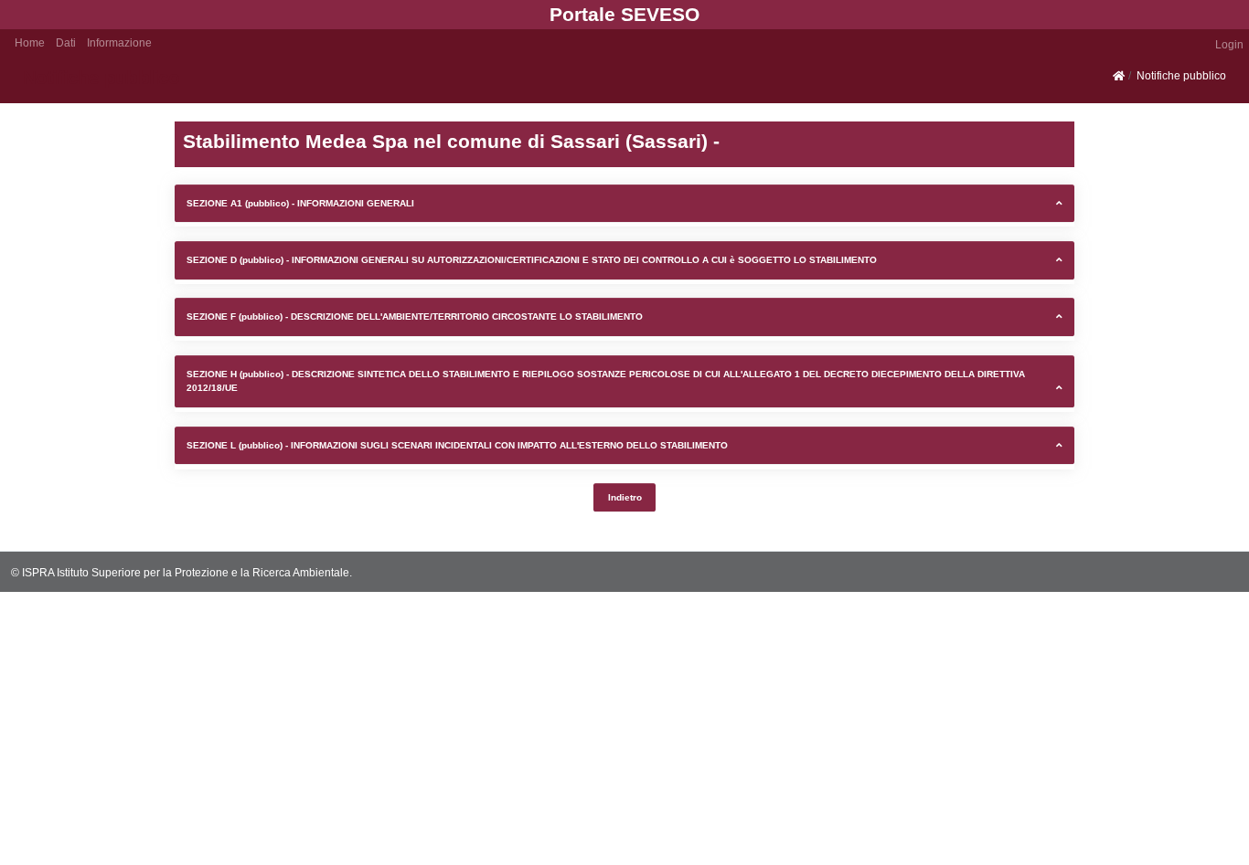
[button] (65, 41)
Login (1229, 44)
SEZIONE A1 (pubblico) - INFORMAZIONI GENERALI (300, 203)
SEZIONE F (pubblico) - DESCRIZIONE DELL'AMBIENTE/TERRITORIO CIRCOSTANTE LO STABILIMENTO (415, 316)
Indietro (625, 497)
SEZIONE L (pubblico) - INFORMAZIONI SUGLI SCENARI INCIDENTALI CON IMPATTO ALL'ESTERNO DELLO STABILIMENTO (457, 445)
